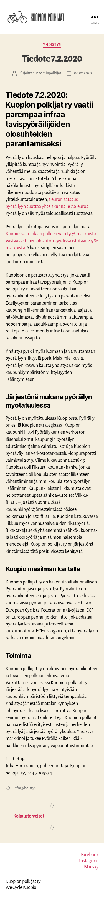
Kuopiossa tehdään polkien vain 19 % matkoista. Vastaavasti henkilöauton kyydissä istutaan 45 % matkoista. (52, 240)
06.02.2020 (83, 73)
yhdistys (29, 788)
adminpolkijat (50, 73)
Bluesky (91, 867)
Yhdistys (52, 45)
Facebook (89, 854)
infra (17, 788)
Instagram (88, 860)
